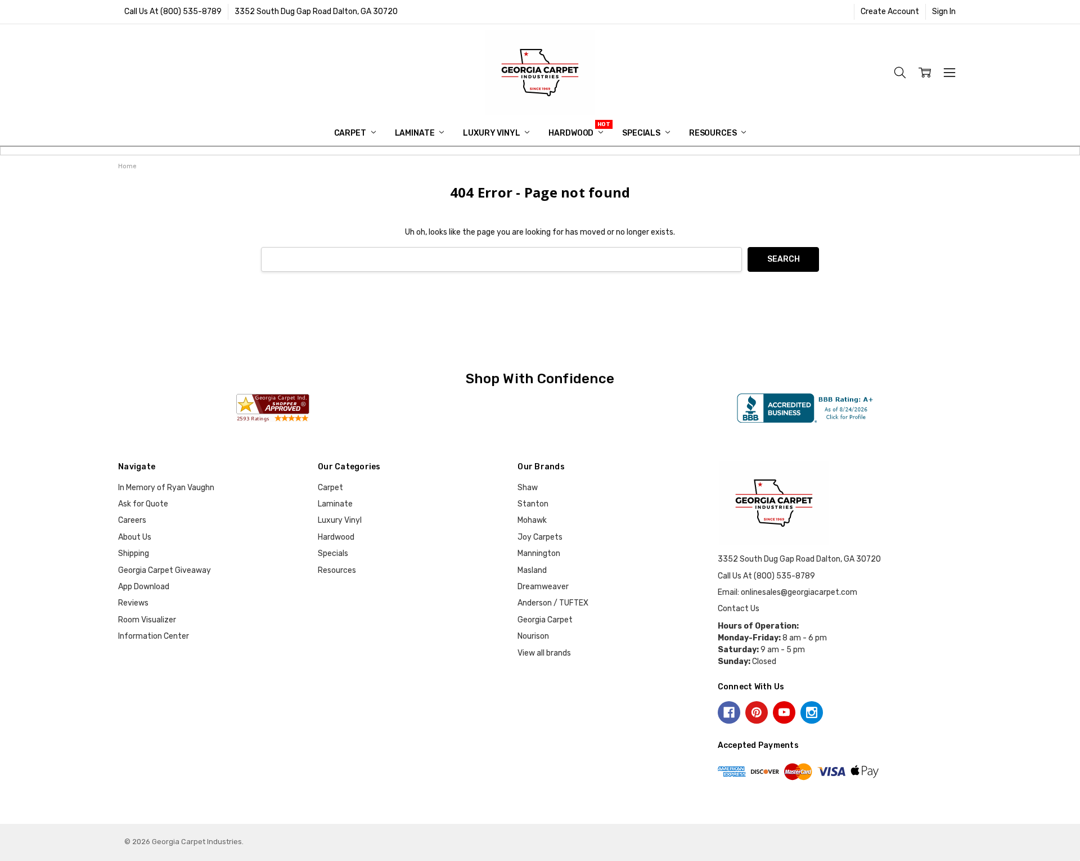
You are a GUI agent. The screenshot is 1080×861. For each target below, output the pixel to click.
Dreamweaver (543, 586)
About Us (134, 537)
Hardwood (571, 133)
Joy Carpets (540, 537)
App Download (143, 586)
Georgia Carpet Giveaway (164, 570)
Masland (532, 570)
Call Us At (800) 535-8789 (173, 11)
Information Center (153, 636)
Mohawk (532, 520)
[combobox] (501, 259)
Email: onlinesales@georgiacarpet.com (787, 592)
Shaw (528, 487)
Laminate (415, 133)
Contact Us (738, 608)
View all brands (544, 653)
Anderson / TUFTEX (553, 603)
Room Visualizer (147, 620)
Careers (132, 520)
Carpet (351, 133)
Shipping (133, 553)
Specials (642, 133)
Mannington (539, 553)
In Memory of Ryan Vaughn (166, 487)
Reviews (133, 603)
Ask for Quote (143, 504)
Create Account (890, 11)
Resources (714, 133)
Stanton (533, 504)
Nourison (533, 636)
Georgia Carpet (545, 620)
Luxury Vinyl (492, 133)
